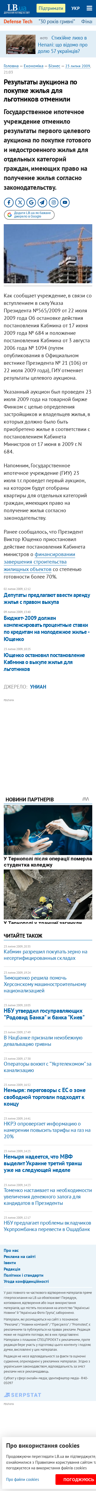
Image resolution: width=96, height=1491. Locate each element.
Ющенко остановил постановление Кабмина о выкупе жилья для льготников (44, 662)
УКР (75, 8)
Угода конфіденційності (26, 1281)
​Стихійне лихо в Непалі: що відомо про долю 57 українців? (62, 44)
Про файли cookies (22, 1479)
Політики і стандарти (23, 1275)
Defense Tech (18, 21)
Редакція (12, 1269)
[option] (48, 44)
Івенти (10, 1262)
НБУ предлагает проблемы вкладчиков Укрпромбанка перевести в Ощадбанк (47, 1226)
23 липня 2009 (77, 66)
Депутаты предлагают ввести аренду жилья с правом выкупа (47, 598)
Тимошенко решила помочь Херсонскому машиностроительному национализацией (45, 984)
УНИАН (38, 687)
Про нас (11, 1250)
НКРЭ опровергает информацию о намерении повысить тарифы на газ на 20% (47, 1130)
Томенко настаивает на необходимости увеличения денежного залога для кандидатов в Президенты (48, 1196)
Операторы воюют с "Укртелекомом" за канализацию (47, 1067)
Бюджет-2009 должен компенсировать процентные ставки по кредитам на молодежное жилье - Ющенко (46, 628)
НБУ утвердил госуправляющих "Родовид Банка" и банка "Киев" (44, 1014)
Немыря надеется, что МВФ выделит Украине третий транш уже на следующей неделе (43, 1163)
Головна (11, 65)
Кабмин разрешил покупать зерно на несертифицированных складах (45, 954)
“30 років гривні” (57, 21)
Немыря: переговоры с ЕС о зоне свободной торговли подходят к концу (44, 1096)
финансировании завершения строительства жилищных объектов (39, 562)
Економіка (33, 65)
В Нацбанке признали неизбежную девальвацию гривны (43, 1040)
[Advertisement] (48, 740)
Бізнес (54, 65)
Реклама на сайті (19, 1256)
